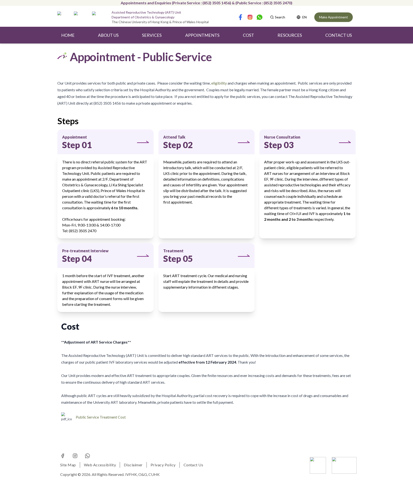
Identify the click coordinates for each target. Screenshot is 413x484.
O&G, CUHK (149, 474)
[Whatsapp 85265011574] (87, 455)
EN (304, 17)
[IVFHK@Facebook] (62, 455)
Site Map (68, 464)
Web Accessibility (100, 464)
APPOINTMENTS (202, 35)
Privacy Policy (163, 464)
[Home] (64, 17)
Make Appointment (333, 17)
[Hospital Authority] (318, 465)
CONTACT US (338, 35)
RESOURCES (289, 35)
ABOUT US (108, 35)
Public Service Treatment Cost (101, 417)
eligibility (219, 83)
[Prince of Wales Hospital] (344, 465)
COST (248, 35)
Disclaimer (133, 464)
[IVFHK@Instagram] (75, 455)
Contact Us (193, 464)
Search (280, 17)
